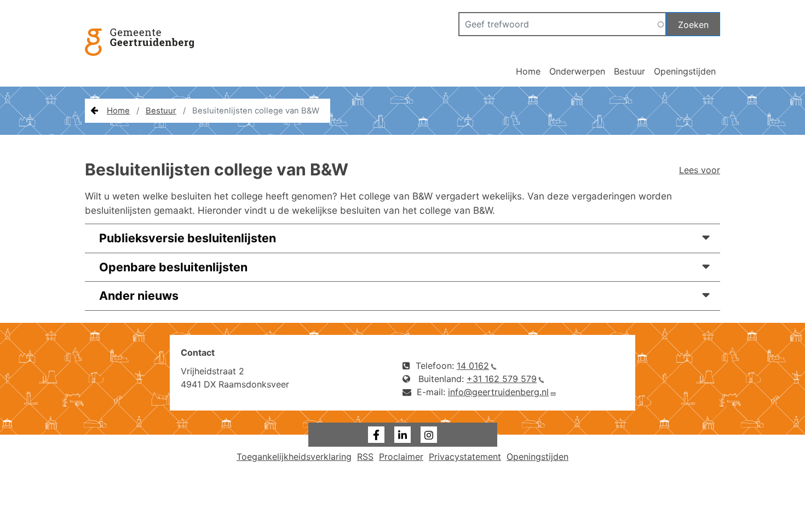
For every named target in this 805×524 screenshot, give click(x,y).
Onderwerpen (577, 71)
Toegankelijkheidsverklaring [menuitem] (294, 456)
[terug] (94, 111)
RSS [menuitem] (365, 456)
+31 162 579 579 (502, 378)
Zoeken (693, 24)
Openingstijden (685, 71)
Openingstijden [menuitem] (537, 456)
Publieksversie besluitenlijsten (187, 238)
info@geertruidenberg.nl (498, 391)
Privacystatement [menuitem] (465, 456)
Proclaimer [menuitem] (401, 456)
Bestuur (629, 71)
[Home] (145, 55)
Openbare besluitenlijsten (173, 267)
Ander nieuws (139, 295)
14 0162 (473, 365)
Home (528, 71)
